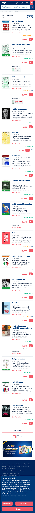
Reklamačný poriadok (8, 468)
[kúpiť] (31, 39)
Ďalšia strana (17, 431)
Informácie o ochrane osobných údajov (13, 471)
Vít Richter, (29, 158)
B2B (29, 464)
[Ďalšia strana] (21, 436)
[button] (7, 504)
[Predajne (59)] (17, 3)
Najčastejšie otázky (7, 466)
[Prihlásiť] (22, 3)
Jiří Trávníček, (16, 408)
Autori (31, 16)
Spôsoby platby (21, 464)
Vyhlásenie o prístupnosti (9, 473)
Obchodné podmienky (22, 466)
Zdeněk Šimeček (24, 408)
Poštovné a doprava (8, 464)
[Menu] (27, 3)
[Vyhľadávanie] (32, 7)
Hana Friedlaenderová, (18, 158)
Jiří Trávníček (15, 23)
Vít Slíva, (14, 111)
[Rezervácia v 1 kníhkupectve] (32, 150)
